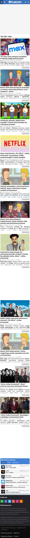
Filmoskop (15, 462)
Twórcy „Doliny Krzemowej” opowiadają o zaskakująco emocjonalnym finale (14, 416)
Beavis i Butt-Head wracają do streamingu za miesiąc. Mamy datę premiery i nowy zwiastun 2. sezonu (14, 89)
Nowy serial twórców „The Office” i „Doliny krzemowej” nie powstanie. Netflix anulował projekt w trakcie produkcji (14, 155)
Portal (9, 462)
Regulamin (16, 533)
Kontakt (16, 536)
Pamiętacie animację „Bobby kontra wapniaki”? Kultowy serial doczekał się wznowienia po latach (13, 122)
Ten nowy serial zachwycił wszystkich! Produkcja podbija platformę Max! (13, 58)
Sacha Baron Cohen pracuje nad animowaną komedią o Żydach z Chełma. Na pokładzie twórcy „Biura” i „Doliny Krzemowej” (14, 255)
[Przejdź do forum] (4, 2)
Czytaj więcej (25, 67)
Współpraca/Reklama (7, 536)
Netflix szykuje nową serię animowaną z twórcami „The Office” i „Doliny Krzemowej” (14, 320)
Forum (4, 462)
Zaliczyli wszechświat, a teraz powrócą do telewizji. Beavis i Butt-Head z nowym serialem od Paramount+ (14, 188)
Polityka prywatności (6, 533)
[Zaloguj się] (25, 2)
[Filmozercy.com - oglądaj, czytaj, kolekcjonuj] (15, 2)
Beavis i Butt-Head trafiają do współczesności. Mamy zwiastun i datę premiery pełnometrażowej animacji (13, 221)
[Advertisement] (15, 19)
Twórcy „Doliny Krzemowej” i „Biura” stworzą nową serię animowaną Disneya (14, 385)
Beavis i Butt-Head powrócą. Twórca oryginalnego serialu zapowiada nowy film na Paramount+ (14, 353)
